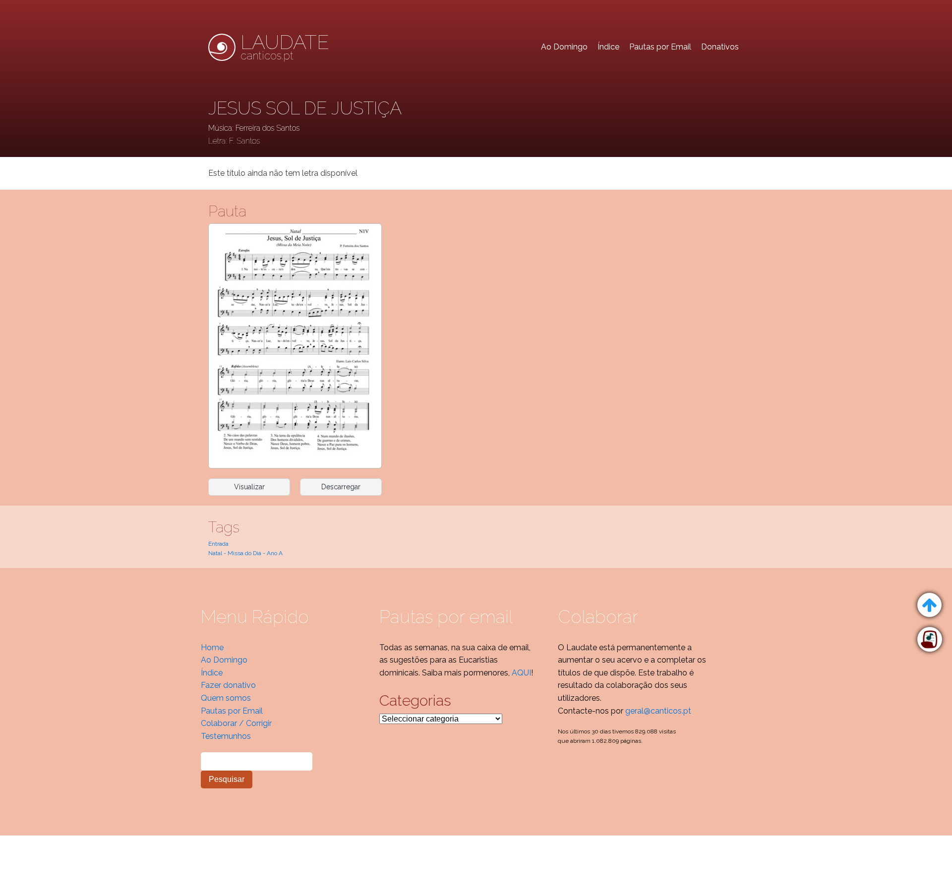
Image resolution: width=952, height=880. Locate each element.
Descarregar (340, 487)
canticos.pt (284, 47)
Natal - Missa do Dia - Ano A (245, 553)
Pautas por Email (660, 47)
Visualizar (249, 487)
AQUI (521, 672)
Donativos (720, 47)
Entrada (218, 543)
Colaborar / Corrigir (236, 723)
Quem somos (226, 698)
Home (212, 647)
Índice (608, 47)
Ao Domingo (564, 47)
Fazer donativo (228, 685)
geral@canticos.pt (658, 711)
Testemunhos (226, 736)
